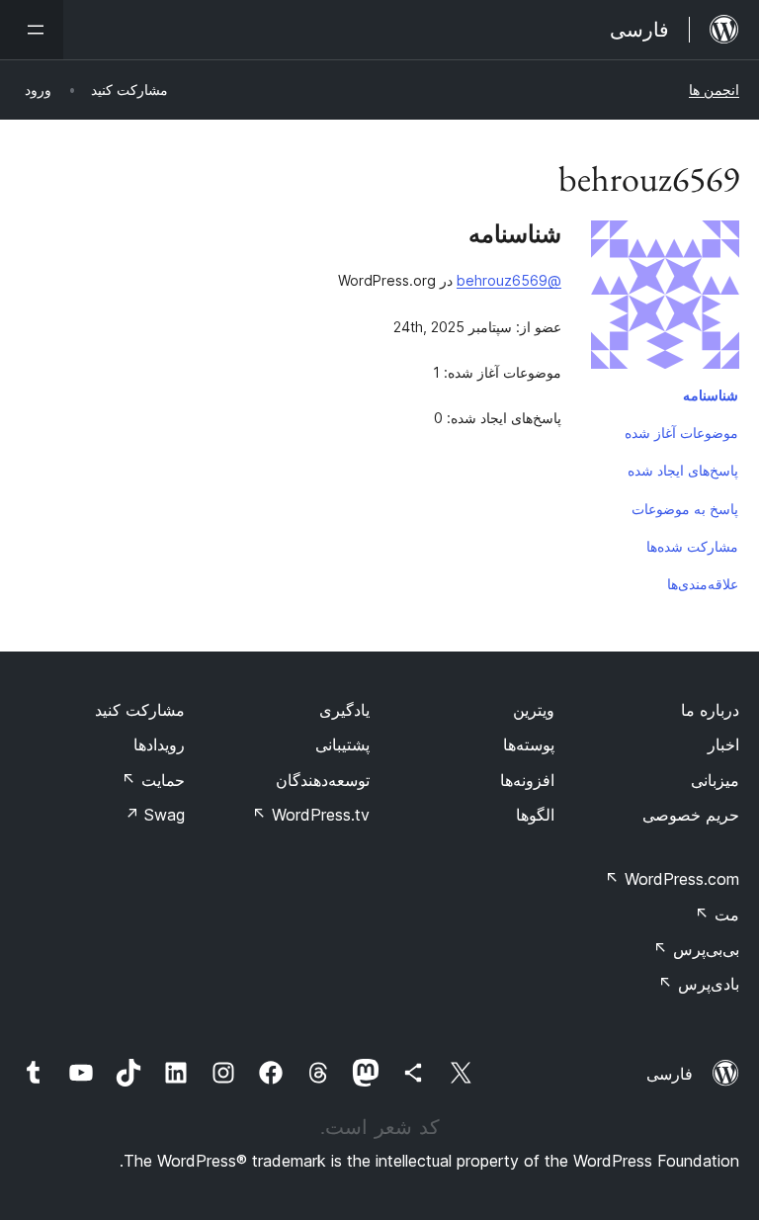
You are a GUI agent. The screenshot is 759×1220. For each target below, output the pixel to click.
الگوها (535, 815)
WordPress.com (672, 879)
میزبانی (715, 780)
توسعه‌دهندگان (323, 780)
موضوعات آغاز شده (681, 432)
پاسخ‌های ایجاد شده (683, 470)
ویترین (533, 710)
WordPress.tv (311, 815)
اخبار (723, 744)
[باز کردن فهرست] (31, 29)
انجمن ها (714, 89)
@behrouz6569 (509, 280)
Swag (155, 815)
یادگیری (344, 710)
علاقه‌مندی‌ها (702, 583)
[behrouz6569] (665, 298)
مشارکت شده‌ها (692, 546)
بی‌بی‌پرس (696, 949)
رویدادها (159, 744)
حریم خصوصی (690, 815)
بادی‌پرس (698, 984)
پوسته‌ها (528, 744)
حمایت (153, 780)
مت (717, 914)
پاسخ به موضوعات (685, 508)
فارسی (669, 1074)
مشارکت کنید (140, 710)
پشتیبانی (342, 744)
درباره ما (710, 710)
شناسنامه (710, 395)
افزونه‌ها (527, 780)
